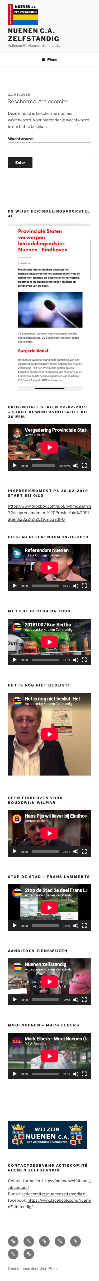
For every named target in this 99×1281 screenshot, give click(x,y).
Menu (52, 59)
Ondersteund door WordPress (33, 1268)
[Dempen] (75, 465)
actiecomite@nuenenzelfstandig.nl (54, 1194)
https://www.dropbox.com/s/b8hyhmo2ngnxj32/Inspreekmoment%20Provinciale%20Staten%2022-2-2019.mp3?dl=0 (49, 513)
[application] (49, 447)
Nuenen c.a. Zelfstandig (33, 35)
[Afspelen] (14, 465)
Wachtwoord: (21, 139)
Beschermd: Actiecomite (37, 101)
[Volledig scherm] (84, 465)
